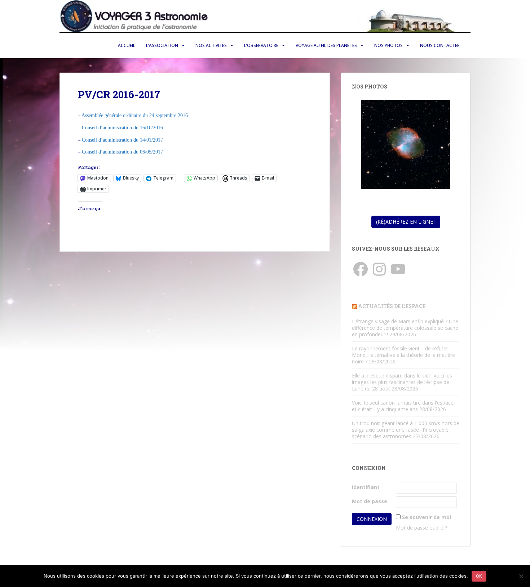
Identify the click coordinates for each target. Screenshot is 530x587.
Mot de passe (369, 501)
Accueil (126, 45)
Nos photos (388, 45)
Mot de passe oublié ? (421, 527)
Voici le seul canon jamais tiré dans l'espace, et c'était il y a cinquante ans (403, 406)
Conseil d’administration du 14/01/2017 (122, 140)
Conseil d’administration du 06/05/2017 (122, 152)
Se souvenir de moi (426, 517)
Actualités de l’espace (391, 306)
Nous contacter (440, 45)
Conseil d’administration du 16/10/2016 (122, 127)
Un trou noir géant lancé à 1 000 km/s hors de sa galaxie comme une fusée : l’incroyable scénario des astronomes (405, 430)
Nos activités (211, 45)
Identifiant (366, 487)
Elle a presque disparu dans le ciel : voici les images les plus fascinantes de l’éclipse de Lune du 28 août (402, 382)
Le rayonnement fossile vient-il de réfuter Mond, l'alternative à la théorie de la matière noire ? (403, 355)
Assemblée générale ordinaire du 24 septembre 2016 (134, 115)
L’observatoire (261, 45)
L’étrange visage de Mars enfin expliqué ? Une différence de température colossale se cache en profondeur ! (405, 328)
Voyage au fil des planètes (326, 45)
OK (479, 576)
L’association (162, 45)
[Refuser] (521, 576)
